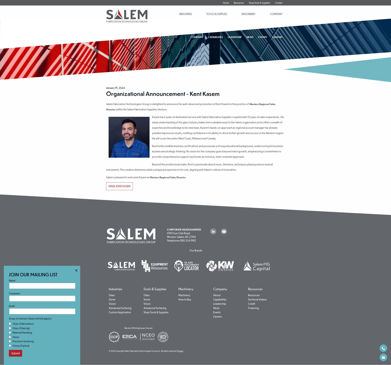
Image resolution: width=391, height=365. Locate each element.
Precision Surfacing (23, 341)
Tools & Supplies (216, 14)
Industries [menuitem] (115, 289)
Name (12, 280)
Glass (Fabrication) (23, 323)
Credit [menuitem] (251, 304)
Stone (16, 337)
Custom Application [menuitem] (120, 312)
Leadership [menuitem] (235, 37)
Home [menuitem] (226, 2)
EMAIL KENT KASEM (119, 186)
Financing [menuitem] (253, 308)
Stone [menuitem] (112, 299)
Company (14, 293)
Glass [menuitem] (112, 295)
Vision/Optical (21, 345)
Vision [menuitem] (112, 304)
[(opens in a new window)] (155, 265)
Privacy (180, 351)
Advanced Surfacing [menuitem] (120, 308)
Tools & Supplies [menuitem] (155, 289)
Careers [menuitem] (277, 37)
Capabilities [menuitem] (215, 37)
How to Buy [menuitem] (184, 299)
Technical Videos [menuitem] (257, 299)
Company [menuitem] (196, 37)
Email (12, 306)
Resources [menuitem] (239, 2)
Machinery (248, 14)
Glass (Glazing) (21, 328)
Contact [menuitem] (278, 2)
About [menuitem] (217, 295)
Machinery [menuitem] (185, 289)
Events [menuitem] (262, 37)
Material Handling (22, 332)
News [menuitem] (250, 37)
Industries (185, 14)
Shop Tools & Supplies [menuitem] (259, 2)
